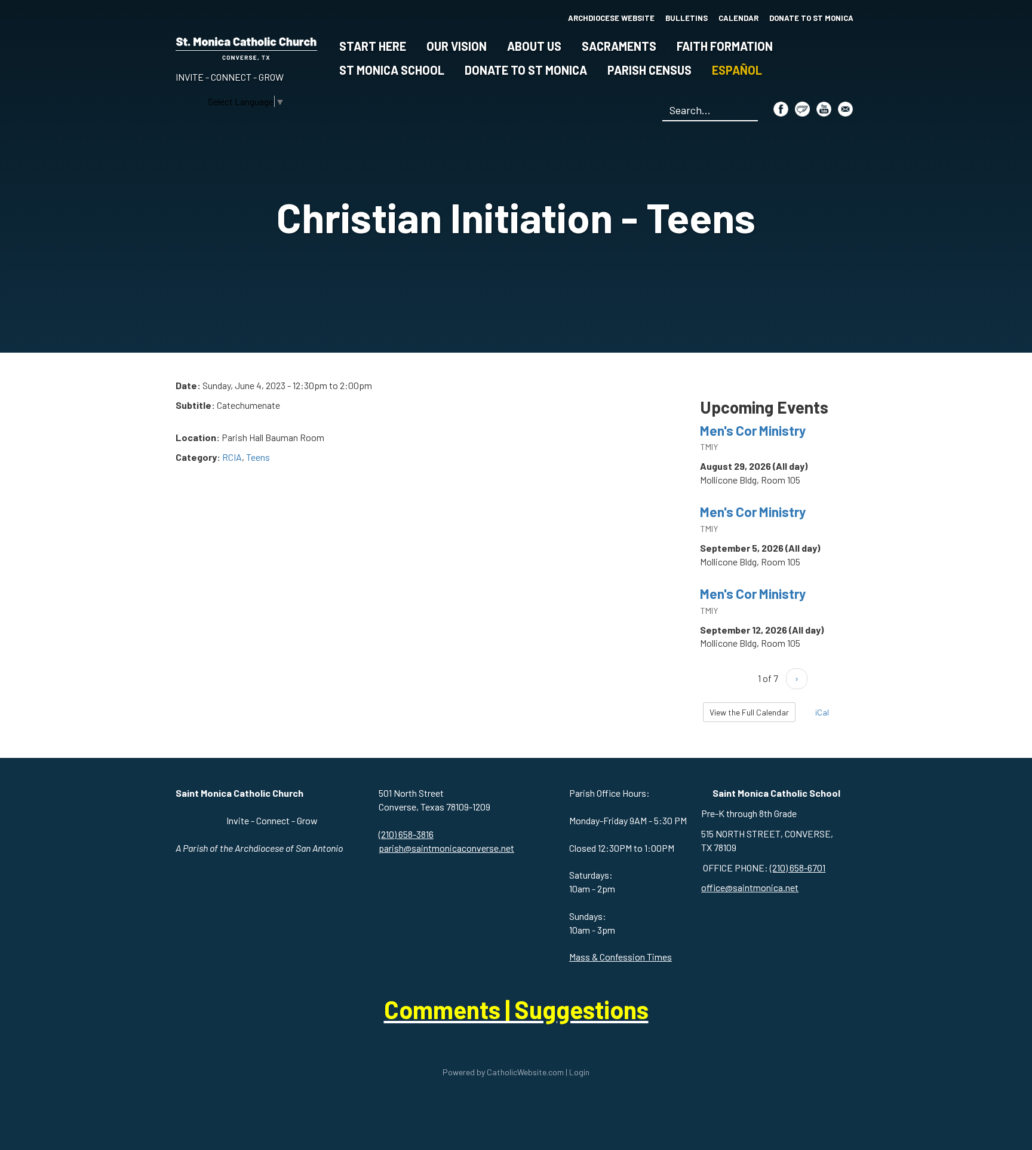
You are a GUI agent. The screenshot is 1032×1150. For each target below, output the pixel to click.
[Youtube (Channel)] (823, 109)
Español (737, 70)
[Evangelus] (802, 109)
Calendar (738, 18)
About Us (534, 46)
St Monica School (391, 70)
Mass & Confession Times (620, 956)
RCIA (232, 457)
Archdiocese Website (611, 18)
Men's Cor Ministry (753, 430)
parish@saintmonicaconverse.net (446, 848)
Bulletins (686, 18)
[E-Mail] (845, 109)
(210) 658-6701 (797, 867)
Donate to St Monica (526, 70)
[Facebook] (780, 109)
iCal (821, 712)
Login (579, 1072)
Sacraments (619, 46)
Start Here (372, 46)
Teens (258, 457)
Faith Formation (725, 46)
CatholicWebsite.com (525, 1072)
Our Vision (456, 46)
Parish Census (649, 70)
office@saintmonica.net (749, 887)
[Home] (246, 46)
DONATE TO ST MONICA (811, 18)
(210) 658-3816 (406, 834)
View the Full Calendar (749, 712)
